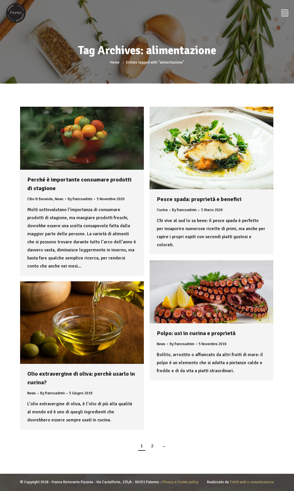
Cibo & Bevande (40, 199)
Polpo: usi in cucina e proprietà (196, 333)
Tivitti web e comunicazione (252, 482)
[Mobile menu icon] (284, 12)
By (80, 199)
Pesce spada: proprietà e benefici (199, 199)
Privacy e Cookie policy (180, 482)
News (59, 199)
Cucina (162, 210)
